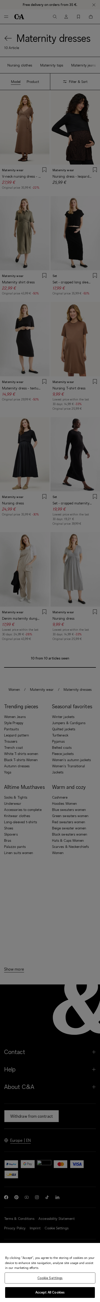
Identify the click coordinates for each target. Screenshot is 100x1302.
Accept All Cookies (50, 1292)
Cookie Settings (50, 1278)
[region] (50, 1272)
